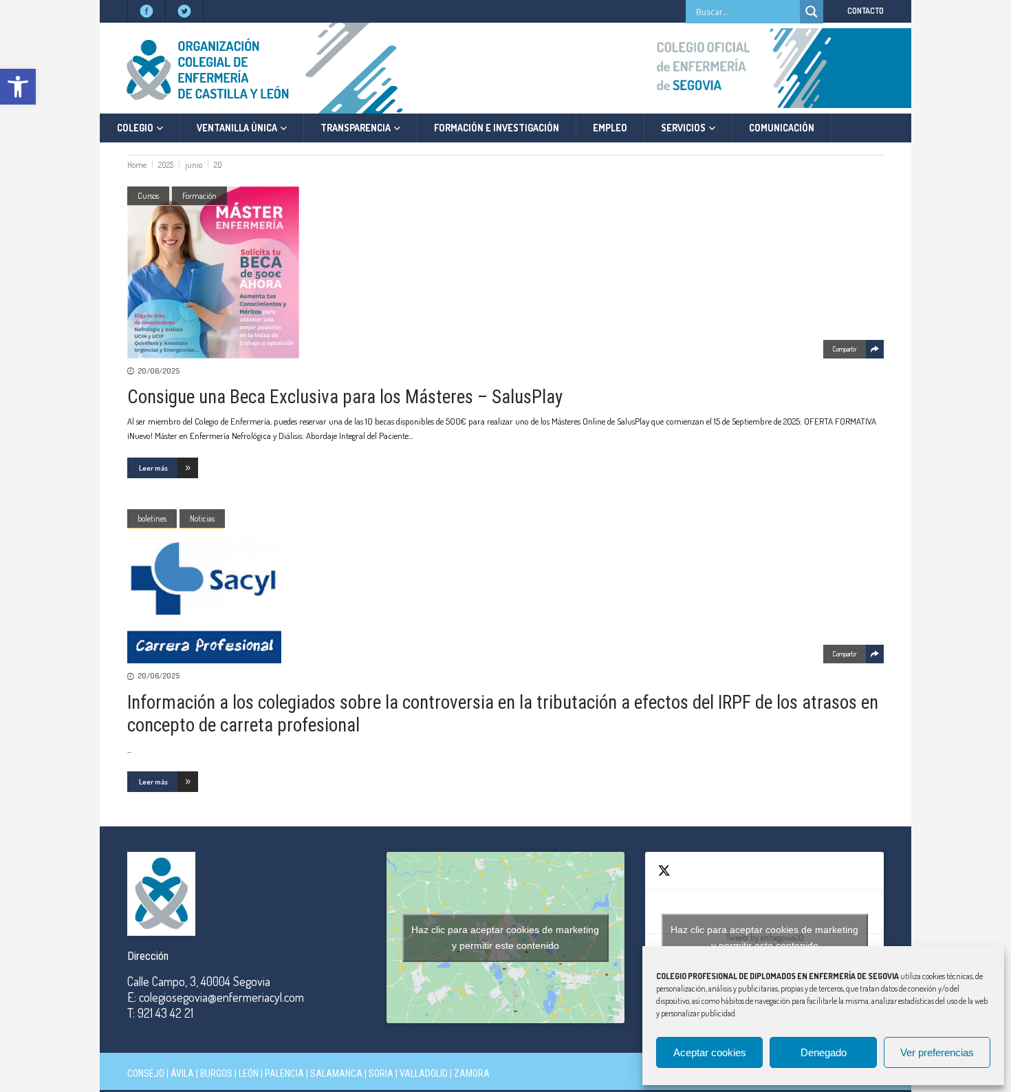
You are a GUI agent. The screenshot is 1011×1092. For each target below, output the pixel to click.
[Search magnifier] (811, 11)
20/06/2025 (159, 371)
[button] (18, 87)
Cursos (148, 196)
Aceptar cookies (709, 1052)
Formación (199, 196)
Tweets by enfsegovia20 (764, 937)
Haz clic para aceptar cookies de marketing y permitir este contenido (505, 937)
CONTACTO (865, 11)
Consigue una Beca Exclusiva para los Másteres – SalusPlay (345, 397)
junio (193, 165)
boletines (152, 518)
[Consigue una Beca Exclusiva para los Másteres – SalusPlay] (505, 272)
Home (136, 165)
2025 (165, 165)
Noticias (202, 518)
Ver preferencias (937, 1052)
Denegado (824, 1052)
